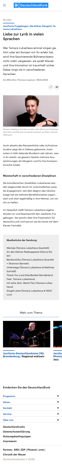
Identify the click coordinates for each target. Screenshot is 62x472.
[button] (4, 5)
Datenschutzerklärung (16, 431)
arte (42, 449)
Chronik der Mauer (14, 454)
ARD (17, 449)
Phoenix (32, 449)
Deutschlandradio (14, 426)
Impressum (10, 441)
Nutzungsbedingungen (17, 436)
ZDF (24, 449)
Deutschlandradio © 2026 (19, 459)
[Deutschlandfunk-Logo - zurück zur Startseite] (31, 5)
